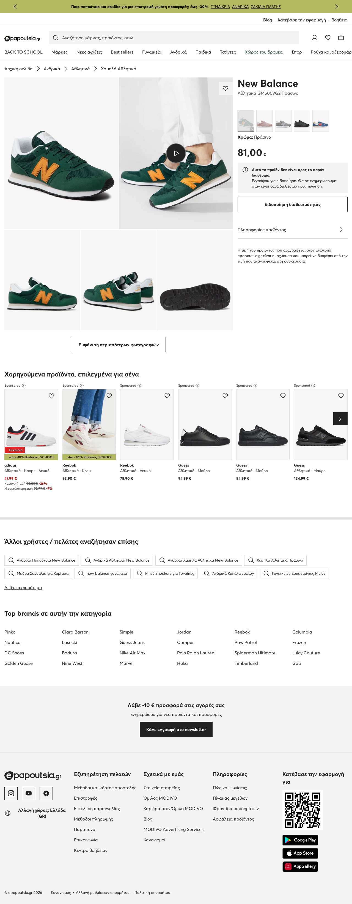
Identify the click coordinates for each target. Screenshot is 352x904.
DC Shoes (14, 652)
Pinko (9, 632)
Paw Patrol (246, 642)
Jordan (184, 632)
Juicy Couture (306, 652)
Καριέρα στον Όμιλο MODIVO (176, 808)
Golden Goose (18, 663)
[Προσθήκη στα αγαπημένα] (226, 88)
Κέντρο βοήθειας (106, 850)
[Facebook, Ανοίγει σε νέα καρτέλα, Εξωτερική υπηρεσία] (46, 793)
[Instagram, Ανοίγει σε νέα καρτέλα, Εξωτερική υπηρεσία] (11, 793)
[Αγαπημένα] (327, 37)
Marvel (127, 663)
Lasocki (69, 642)
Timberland (246, 663)
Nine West (72, 663)
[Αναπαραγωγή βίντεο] (176, 153)
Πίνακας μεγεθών (245, 798)
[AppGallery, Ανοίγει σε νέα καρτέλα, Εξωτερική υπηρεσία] (300, 866)
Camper (185, 642)
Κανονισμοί (176, 839)
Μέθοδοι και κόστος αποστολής (106, 787)
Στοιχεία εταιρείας (176, 787)
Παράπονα (106, 829)
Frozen (299, 642)
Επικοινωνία (106, 839)
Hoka (182, 663)
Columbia (302, 632)
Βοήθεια (339, 20)
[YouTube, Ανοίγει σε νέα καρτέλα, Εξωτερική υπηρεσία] (28, 793)
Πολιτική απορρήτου (152, 892)
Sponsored (12, 385)
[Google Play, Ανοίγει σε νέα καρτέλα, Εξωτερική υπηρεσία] (300, 840)
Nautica (12, 642)
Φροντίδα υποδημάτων (245, 808)
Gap (296, 663)
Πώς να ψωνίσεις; (245, 787)
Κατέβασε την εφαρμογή (304, 20)
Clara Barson (75, 632)
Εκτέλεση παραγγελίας (106, 808)
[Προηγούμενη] (15, 6)
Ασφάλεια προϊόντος (245, 819)
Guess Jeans (132, 642)
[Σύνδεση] (314, 37)
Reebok (242, 632)
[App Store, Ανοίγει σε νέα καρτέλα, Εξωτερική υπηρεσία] (300, 853)
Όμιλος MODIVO (176, 798)
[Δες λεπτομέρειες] (341, 229)
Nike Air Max (132, 652)
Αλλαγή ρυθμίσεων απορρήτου (103, 892)
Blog (270, 20)
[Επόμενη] (336, 6)
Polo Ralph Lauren (195, 652)
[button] (61, 153)
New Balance (268, 83)
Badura (69, 652)
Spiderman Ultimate (255, 652)
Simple (126, 632)
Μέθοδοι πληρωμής (106, 819)
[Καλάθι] (341, 37)
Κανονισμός (61, 892)
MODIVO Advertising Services (176, 829)
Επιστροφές (106, 798)
